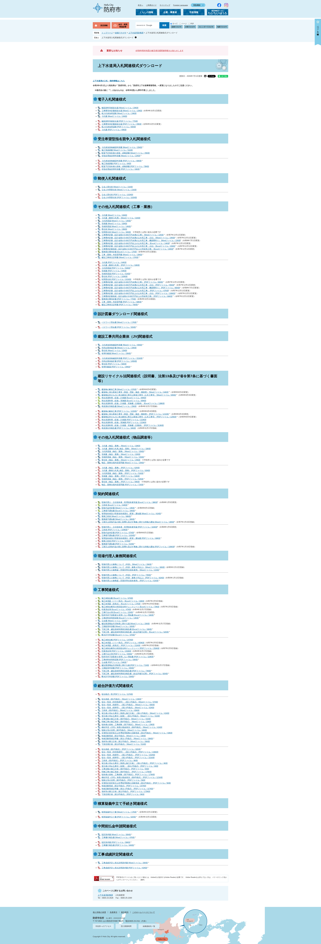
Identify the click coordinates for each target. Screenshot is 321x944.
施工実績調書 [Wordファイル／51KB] (117, 150)
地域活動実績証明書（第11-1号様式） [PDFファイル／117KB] (127, 789)
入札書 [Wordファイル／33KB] (114, 215)
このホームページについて (143, 912)
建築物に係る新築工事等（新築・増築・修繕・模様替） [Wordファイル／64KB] (135, 392)
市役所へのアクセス (103, 926)
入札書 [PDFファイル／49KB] (114, 130)
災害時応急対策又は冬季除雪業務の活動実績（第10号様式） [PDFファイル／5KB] (136, 783)
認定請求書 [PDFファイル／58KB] (116, 842)
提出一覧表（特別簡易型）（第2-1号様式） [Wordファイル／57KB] (130, 702)
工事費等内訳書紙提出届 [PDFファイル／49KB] (121, 124)
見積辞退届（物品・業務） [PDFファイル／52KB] (122, 479)
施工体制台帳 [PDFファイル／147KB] (117, 640)
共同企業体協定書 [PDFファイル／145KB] (119, 361)
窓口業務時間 (126, 926)
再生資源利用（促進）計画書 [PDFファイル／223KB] (124, 420)
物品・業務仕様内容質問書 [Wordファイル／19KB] (123, 463)
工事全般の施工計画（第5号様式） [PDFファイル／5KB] (125, 769)
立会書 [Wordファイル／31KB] (114, 621)
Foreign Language (180, 5)
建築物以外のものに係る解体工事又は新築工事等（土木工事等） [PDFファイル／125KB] (139, 417)
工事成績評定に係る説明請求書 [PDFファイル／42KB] (124, 868)
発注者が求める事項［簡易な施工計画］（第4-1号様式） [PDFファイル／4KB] (135, 763)
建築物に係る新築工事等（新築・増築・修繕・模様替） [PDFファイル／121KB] (135, 414)
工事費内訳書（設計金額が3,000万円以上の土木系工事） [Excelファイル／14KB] (135, 243)
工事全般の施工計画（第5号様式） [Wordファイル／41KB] (126, 719)
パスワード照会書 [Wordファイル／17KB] (119, 322)
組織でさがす (176, 27)
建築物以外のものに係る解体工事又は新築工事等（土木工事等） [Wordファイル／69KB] (139, 395)
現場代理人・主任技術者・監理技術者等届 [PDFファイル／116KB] (129, 527)
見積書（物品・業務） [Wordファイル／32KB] (121, 454)
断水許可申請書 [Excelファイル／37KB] (118, 635)
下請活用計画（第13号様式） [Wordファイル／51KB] (124, 744)
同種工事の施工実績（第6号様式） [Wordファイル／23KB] (126, 722)
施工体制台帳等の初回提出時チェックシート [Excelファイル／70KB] (130, 607)
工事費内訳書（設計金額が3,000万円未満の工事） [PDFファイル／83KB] (132, 282)
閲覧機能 (196, 5)
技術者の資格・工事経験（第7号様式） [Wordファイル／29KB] (128, 724)
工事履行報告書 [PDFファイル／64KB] (118, 845)
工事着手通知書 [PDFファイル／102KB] (118, 535)
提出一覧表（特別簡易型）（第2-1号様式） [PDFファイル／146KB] (130, 752)
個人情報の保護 (99, 912)
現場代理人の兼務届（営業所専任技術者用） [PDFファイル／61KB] (130, 581)
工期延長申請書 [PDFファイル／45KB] (118, 668)
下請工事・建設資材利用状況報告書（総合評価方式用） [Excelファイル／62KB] (135, 632)
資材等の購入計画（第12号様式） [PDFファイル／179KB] (126, 791)
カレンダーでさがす (206, 27)
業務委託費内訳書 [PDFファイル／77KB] (119, 299)
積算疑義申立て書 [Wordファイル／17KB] (119, 812)
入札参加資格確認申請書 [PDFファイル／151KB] (122, 358)
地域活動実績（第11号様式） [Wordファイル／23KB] (124, 736)
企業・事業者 (170, 12)
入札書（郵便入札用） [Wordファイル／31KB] (121, 218)
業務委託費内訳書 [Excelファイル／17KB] (119, 252)
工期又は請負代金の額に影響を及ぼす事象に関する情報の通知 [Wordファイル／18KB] (138, 522)
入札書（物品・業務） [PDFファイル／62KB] (121, 468)
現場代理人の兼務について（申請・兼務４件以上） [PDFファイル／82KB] (133, 578)
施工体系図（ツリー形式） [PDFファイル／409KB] (123, 643)
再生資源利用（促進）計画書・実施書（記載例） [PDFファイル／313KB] (133, 425)
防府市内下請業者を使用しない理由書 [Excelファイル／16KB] (128, 615)
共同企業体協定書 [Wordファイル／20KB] (119, 348)
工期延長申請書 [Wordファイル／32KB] (118, 626)
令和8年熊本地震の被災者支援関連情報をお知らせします (159, 51)
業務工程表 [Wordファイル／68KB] (116, 516)
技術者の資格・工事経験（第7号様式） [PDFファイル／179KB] (128, 774)
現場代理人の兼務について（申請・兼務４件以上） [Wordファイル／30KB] (133, 567)
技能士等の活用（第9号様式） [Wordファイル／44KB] (124, 730)
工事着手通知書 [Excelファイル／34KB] (118, 511)
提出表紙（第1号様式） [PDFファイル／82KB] (121, 749)
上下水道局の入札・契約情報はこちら (109, 81)
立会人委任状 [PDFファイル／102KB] (117, 195)
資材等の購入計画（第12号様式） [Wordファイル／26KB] (126, 741)
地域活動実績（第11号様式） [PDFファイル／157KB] (124, 786)
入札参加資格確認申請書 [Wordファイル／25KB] (122, 147)
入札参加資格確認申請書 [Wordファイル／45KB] (122, 345)
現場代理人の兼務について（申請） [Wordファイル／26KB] (126, 564)
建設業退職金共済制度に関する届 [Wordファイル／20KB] (126, 624)
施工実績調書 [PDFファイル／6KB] (116, 163)
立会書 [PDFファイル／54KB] (114, 662)
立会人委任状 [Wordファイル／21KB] (117, 187)
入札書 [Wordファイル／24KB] (114, 116)
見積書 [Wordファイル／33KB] (114, 223)
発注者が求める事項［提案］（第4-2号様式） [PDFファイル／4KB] (130, 766)
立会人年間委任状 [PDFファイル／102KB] (119, 197)
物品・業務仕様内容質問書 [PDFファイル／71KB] (122, 485)
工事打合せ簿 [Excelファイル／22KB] (117, 612)
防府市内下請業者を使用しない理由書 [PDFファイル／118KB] (127, 657)
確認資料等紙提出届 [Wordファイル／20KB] (120, 108)
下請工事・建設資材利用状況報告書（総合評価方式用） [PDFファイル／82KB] (135, 674)
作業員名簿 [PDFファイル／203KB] (116, 651)
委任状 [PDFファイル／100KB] (114, 276)
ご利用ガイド (151, 5)
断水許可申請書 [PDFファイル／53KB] (118, 676)
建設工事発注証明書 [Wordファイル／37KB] (120, 257)
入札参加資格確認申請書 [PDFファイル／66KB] (121, 161)
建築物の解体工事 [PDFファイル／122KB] (119, 411)
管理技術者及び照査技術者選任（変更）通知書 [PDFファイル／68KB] (131, 538)
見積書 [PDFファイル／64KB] (114, 271)
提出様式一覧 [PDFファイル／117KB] (117, 694)
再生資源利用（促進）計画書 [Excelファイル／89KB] (124, 398)
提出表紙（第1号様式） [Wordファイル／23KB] (121, 699)
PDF (192, 24)
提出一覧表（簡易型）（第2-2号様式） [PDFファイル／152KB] (128, 755)
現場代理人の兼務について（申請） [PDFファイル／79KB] (126, 575)
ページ (184, 24)
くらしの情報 (146, 12)
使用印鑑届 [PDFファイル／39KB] (116, 367)
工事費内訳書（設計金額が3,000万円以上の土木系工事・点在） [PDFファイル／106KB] (138, 293)
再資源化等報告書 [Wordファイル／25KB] (119, 406)
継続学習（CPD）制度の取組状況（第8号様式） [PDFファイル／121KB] (132, 777)
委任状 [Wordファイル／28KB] (114, 229)
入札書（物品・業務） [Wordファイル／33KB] (121, 446)
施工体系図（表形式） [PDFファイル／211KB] (121, 645)
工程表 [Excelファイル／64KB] (114, 505)
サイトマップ (165, 5)
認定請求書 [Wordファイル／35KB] (116, 834)
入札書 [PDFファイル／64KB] (114, 262)
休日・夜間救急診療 (122, 25)
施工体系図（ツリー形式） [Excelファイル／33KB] (123, 601)
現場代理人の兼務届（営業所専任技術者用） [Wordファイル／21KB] (130, 570)
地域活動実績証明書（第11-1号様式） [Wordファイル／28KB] (127, 738)
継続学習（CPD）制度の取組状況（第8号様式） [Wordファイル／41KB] (132, 727)
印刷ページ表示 (205, 76)
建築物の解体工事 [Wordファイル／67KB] (119, 389)
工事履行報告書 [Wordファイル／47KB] (118, 837)
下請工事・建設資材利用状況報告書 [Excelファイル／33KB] (127, 629)
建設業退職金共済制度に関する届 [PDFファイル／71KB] (125, 665)
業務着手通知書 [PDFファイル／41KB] (118, 544)
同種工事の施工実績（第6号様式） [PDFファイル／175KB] (126, 772)
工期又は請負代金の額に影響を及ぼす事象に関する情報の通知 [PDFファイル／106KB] (138, 547)
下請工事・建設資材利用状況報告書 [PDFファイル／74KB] (126, 671)
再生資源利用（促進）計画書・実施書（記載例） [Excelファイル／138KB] (133, 403)
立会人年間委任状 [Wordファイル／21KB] (119, 190)
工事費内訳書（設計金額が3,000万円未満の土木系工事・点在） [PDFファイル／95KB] (138, 285)
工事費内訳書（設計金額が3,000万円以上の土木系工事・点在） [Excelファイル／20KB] (138, 246)
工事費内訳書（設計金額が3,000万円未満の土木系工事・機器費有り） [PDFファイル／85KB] (141, 288)
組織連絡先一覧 (149, 926)
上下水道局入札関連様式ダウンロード (118, 37)
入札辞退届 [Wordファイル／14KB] (116, 221)
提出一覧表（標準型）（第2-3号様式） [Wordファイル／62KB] (128, 707)
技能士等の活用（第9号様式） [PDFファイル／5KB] (123, 780)
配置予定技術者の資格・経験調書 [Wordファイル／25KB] (126, 153)
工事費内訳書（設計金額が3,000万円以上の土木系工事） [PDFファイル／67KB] (135, 291)
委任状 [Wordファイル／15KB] (114, 350)
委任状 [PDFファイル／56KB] (114, 364)
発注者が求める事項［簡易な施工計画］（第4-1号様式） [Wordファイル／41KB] (135, 713)
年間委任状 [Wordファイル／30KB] (116, 232)
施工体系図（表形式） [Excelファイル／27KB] (121, 604)
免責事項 (113, 912)
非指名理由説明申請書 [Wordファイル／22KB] (121, 156)
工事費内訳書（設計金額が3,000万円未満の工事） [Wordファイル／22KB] (133, 235)
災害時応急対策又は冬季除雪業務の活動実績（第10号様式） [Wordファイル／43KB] (137, 733)
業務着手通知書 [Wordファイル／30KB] (118, 519)
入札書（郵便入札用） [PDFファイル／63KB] (121, 265)
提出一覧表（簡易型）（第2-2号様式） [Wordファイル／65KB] (128, 705)
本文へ (140, 5)
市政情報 (193, 12)
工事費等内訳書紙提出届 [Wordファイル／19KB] (122, 111)
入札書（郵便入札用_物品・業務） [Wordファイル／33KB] (126, 449)
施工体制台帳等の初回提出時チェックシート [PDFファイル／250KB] (130, 648)
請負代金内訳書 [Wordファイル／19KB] (118, 508)
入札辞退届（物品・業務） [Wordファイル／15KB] (123, 451)
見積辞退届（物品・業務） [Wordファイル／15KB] (123, 457)
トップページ (107, 33)
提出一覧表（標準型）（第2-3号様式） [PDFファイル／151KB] (128, 758)
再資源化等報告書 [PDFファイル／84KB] (119, 428)
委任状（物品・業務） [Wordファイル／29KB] (121, 460)
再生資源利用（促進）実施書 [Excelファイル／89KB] (124, 401)
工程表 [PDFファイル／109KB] (114, 530)
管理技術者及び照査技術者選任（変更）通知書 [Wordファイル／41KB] (131, 513)
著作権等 (125, 912)
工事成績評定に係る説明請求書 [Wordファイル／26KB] (125, 863)
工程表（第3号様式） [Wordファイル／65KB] (120, 710)
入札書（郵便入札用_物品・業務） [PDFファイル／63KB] (126, 470)
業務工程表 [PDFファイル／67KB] (116, 541)
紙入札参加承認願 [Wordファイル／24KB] (119, 113)
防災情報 (104, 25)
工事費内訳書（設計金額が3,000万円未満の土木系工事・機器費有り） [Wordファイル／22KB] (141, 240)
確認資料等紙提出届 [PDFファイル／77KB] (120, 121)
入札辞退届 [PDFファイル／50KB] (116, 268)
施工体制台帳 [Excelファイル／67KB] (117, 598)
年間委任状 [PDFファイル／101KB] (116, 279)
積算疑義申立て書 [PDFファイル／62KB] (119, 817)
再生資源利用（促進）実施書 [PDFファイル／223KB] (124, 422)
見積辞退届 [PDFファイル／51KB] (116, 274)
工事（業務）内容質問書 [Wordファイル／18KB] (122, 255)
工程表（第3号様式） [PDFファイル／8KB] (120, 760)
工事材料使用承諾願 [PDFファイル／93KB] (120, 659)
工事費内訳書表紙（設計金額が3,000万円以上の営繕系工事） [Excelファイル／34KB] (137, 249)
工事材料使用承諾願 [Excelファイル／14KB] (120, 618)
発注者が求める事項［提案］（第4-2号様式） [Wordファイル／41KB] (131, 716)
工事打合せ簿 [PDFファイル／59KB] (117, 654)
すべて (175, 24)
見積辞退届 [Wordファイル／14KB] (116, 226)
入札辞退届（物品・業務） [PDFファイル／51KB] (122, 473)
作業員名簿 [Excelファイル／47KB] (116, 609)
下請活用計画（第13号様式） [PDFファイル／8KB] (123, 794)
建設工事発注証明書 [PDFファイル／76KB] (120, 305)
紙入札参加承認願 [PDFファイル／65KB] (119, 127)
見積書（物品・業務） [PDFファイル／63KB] (121, 476)
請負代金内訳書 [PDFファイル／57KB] (118, 533)
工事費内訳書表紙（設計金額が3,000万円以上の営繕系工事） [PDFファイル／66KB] (137, 296)
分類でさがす (190, 27)
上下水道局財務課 (135, 33)
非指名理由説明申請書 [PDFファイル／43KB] (121, 169)
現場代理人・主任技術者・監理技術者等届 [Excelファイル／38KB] (129, 502)
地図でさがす (222, 27)
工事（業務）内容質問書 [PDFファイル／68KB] (121, 302)
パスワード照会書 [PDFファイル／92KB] (119, 327)
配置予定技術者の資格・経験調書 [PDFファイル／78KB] (125, 166)
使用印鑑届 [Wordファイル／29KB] (116, 353)
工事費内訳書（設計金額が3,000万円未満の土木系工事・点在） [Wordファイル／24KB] (138, 238)
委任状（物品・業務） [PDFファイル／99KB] (121, 482)
